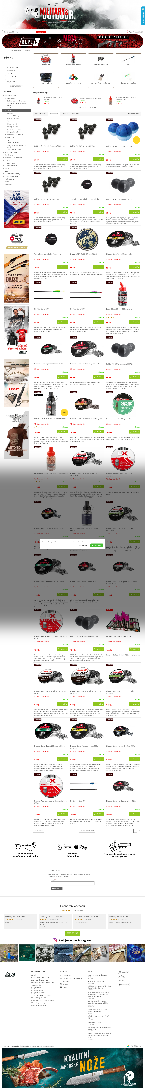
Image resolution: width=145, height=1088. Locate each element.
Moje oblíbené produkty (39, 1005)
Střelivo (9, 111)
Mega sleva (12, 82)
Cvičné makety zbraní (14, 150)
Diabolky (10, 113)
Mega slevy (8, 184)
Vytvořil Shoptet (136, 1046)
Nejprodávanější (40, 114)
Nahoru (40, 831)
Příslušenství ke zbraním (15, 135)
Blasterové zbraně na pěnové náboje (16, 146)
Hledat (40, 32)
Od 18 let (12, 76)
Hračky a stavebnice (11, 176)
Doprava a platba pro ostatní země (42, 983)
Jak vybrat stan (36, 988)
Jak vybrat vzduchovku (38, 993)
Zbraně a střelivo (10, 95)
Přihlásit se (56, 888)
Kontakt (33, 975)
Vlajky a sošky (9, 179)
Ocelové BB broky (13, 116)
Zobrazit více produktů (86, 108)
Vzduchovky (11, 98)
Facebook (66, 981)
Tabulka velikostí (36, 985)
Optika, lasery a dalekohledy (16, 101)
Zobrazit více (72, 933)
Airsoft (9, 108)
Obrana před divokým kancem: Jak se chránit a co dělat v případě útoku (99, 1035)
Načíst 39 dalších (87, 831)
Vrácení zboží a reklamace (40, 977)
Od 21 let (11, 79)
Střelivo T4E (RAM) (13, 119)
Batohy (7, 168)
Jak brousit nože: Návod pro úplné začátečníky (99, 1028)
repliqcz (65, 984)
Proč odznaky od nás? (38, 998)
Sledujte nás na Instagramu (75, 940)
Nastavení (83, 545)
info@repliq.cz (67, 975)
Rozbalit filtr (15, 86)
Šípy (8, 121)
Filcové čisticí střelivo (14, 129)
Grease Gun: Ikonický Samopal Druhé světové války (98, 1010)
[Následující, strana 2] (135, 831)
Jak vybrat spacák (37, 990)
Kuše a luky (10, 137)
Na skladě (12, 67)
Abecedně (75, 114)
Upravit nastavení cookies (45, 1046)
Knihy (7, 182)
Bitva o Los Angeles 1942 (96, 981)
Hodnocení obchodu (72, 906)
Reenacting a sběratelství (13, 158)
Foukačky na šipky (13, 143)
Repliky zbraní (9, 155)
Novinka (11, 70)
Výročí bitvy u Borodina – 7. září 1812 (98, 1017)
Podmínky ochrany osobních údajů (42, 1000)
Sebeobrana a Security (12, 174)
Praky (8, 140)
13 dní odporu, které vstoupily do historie (99, 976)
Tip (9, 73)
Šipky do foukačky (13, 132)
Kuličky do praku (12, 127)
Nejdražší (65, 114)
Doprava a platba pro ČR (39, 980)
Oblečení (8, 160)
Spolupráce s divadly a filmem (41, 995)
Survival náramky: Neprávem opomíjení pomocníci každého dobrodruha (98, 1003)
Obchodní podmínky (38, 1003)
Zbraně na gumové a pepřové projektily (17, 104)
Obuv (6, 171)
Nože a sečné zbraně (12, 152)
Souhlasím (97, 545)
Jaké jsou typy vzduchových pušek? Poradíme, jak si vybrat (99, 987)
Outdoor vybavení (11, 166)
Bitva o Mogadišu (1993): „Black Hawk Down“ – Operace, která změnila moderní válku (98, 994)
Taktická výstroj (10, 163)
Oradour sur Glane (94, 1023)
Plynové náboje (12, 124)
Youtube (65, 987)
